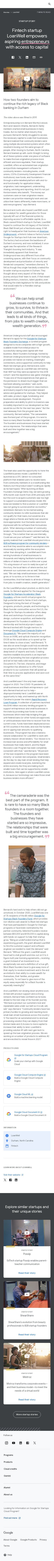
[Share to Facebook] (13, 57)
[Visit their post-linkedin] (16, 1179)
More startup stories (27, 1414)
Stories (7, 12)
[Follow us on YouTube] (14, 1443)
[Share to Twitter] (20, 57)
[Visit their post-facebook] (10, 1179)
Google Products (28, 1540)
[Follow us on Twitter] (35, 1443)
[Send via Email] (34, 57)
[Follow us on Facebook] (28, 1443)
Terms (7, 1546)
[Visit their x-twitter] (5, 1179)
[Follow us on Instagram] (7, 1443)
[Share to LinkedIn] (27, 57)
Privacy (43, 1540)
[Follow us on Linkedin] (21, 1443)
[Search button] (49, 4)
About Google (10, 1540)
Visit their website (12, 1175)
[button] (41, 57)
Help (10, 1555)
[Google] (8, 1533)
